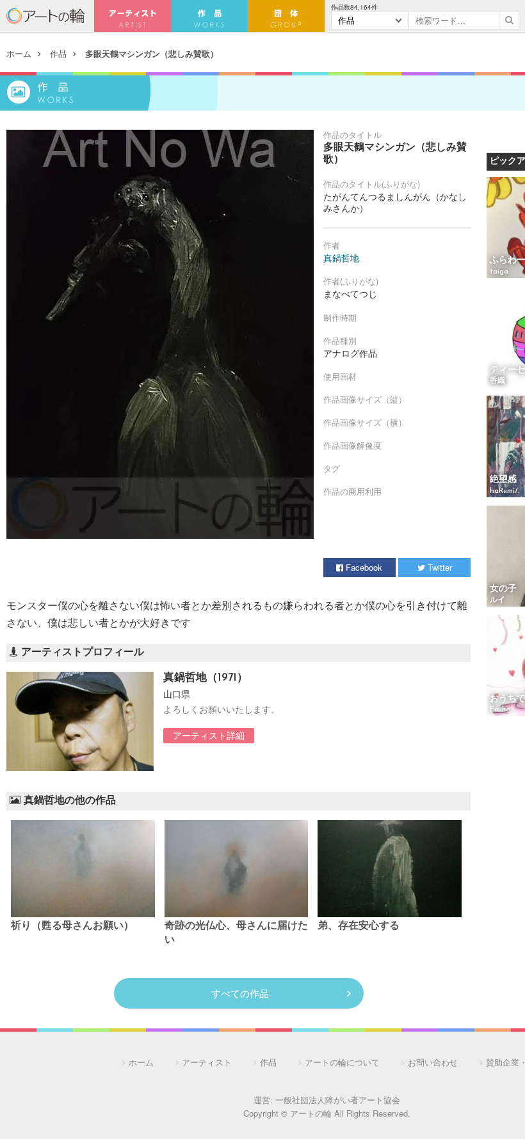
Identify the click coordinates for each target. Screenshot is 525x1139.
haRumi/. (504, 491)
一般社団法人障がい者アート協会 (337, 1100)
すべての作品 (240, 993)
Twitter (438, 567)
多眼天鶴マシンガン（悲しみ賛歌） (151, 53)
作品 (58, 53)
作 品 (209, 16)
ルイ (497, 600)
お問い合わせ (433, 1062)
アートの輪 (45, 16)
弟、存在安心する (359, 926)
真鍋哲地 (341, 257)
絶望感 (503, 479)
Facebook (362, 567)
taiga (499, 271)
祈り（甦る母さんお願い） (72, 926)
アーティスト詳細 (209, 735)
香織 (497, 381)
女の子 (503, 589)
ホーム (18, 53)
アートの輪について (342, 1062)
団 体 (286, 16)
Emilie (500, 709)
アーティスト (132, 16)
